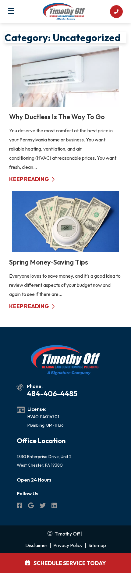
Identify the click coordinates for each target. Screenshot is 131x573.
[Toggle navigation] (11, 12)
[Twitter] (43, 506)
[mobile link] (116, 11)
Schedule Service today (69, 563)
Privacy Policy (68, 545)
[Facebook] (20, 506)
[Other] (31, 506)
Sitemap (97, 545)
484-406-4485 (52, 393)
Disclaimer (36, 545)
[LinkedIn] (54, 506)
